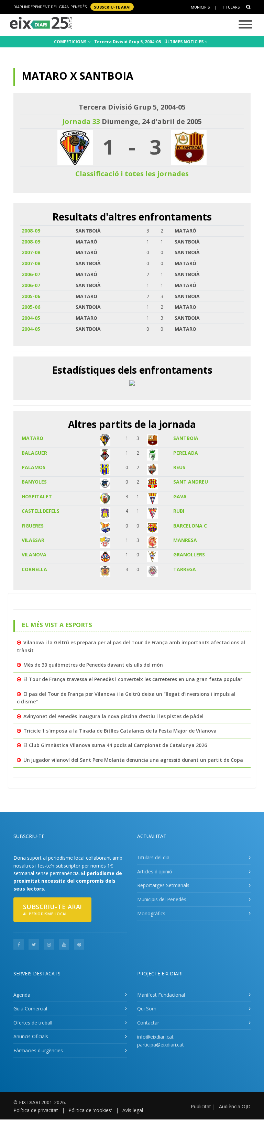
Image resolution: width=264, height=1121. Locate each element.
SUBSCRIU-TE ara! (112, 6)
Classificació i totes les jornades (132, 173)
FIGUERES (33, 525)
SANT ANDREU (190, 481)
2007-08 (31, 252)
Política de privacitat (35, 1110)
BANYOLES (34, 481)
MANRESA (185, 540)
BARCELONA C (190, 525)
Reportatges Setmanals (163, 885)
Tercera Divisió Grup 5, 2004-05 (127, 42)
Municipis (200, 7)
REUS (179, 467)
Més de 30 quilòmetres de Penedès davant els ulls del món (93, 664)
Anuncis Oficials (30, 1036)
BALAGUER (34, 453)
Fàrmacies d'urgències (38, 1050)
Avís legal (132, 1110)
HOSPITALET (37, 496)
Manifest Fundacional (161, 995)
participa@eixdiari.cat (160, 1044)
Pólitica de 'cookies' (90, 1110)
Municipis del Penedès (161, 899)
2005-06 (31, 296)
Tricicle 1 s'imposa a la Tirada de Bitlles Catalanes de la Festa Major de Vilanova (120, 730)
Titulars (231, 7)
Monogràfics (151, 913)
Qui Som (146, 1008)
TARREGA (184, 569)
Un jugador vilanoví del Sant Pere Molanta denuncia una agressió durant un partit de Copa (133, 760)
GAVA (180, 496)
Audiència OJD (235, 1106)
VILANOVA (34, 554)
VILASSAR (33, 540)
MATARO (32, 438)
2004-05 (31, 318)
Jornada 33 (81, 121)
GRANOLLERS (189, 554)
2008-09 (31, 230)
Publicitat (201, 1106)
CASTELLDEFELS (40, 511)
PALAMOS (33, 467)
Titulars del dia (153, 857)
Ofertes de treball (32, 1022)
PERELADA (185, 453)
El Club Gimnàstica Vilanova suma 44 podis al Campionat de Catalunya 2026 (115, 745)
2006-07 (31, 274)
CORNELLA (34, 569)
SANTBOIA (185, 438)
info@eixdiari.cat (155, 1036)
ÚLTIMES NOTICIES (184, 42)
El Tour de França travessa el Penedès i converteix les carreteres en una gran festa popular (132, 679)
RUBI (178, 511)
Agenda (21, 995)
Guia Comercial (30, 1008)
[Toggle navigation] (245, 25)
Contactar (148, 1022)
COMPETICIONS (70, 42)
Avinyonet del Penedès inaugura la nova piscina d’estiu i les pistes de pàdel (113, 716)
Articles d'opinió (154, 871)
